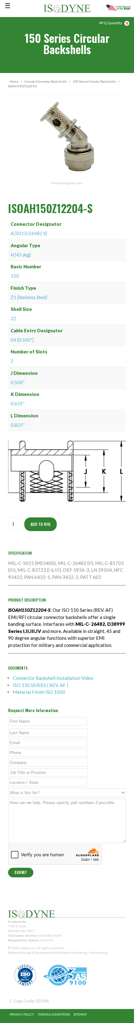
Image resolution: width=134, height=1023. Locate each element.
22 (13, 318)
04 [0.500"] (22, 340)
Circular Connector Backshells (46, 81)
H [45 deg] (21, 254)
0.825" (18, 425)
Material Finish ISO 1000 (39, 692)
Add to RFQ (40, 524)
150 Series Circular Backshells (94, 81)
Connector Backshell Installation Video (53, 678)
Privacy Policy (22, 1014)
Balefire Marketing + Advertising (83, 952)
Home (14, 81)
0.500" (18, 382)
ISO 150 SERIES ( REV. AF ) (40, 685)
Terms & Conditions (54, 1014)
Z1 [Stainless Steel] (29, 297)
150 (15, 276)
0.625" (18, 403)
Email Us (47, 940)
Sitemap (80, 1014)
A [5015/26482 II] (29, 233)
